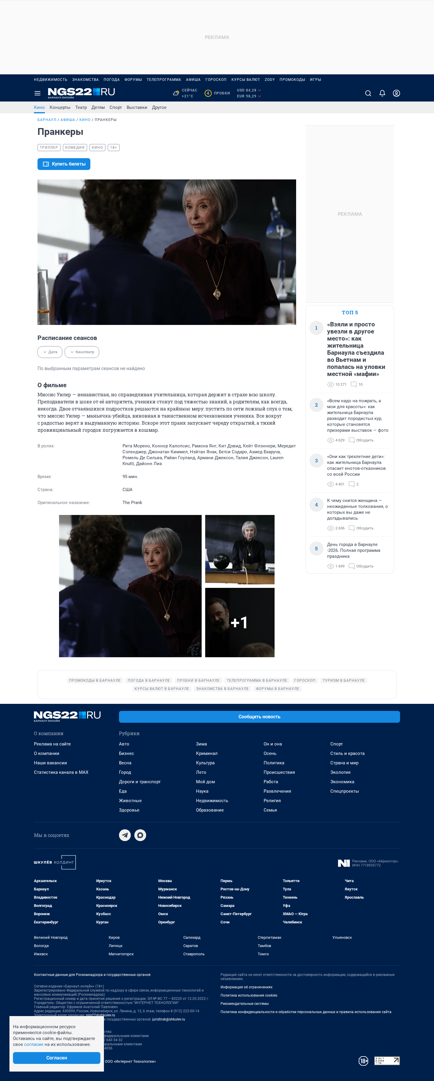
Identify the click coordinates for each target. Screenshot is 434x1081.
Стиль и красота (347, 753)
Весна (125, 763)
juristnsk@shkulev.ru (168, 1019)
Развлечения (277, 791)
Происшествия (279, 772)
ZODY (270, 80)
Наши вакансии (50, 763)
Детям (98, 107)
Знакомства (85, 80)
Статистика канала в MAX (61, 772)
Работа (271, 781)
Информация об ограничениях (247, 987)
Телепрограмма (164, 80)
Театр (81, 107)
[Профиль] (396, 93)
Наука (202, 791)
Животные (130, 800)
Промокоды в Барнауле (95, 680)
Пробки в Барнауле (198, 680)
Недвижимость (51, 80)
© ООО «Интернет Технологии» (128, 1061)
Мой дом (205, 781)
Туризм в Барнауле (344, 680)
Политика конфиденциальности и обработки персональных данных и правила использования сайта (306, 1012)
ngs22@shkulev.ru (100, 1015)
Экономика (342, 781)
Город (125, 772)
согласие (33, 1044)
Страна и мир (344, 763)
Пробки (218, 93)
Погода (112, 80)
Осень (270, 753)
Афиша (193, 80)
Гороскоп (216, 80)
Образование (210, 810)
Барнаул (46, 120)
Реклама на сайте (52, 744)
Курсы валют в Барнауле (162, 689)
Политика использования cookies (249, 995)
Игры (315, 80)
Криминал (207, 753)
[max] (140, 835)
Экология (340, 772)
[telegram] (125, 835)
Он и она (273, 744)
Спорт (116, 107)
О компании (46, 753)
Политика (274, 763)
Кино (39, 107)
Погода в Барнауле (149, 680)
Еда (123, 791)
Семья (270, 810)
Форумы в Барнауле (277, 689)
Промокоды (292, 80)
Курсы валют (245, 80)
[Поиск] (368, 93)
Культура (205, 763)
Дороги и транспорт (140, 781)
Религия (272, 800)
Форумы (133, 80)
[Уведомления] (382, 93)
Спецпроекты (344, 791)
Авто (124, 744)
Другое (159, 107)
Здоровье (129, 810)
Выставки (137, 107)
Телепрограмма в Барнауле (257, 680)
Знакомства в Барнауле (222, 689)
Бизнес (126, 753)
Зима (201, 744)
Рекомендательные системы (245, 1004)
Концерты (60, 107)
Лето (201, 772)
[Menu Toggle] (37, 93)
